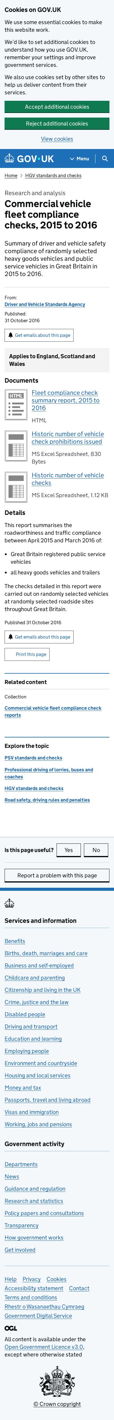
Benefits (15, 941)
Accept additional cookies (57, 106)
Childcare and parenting (35, 977)
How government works (34, 1237)
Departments (21, 1164)
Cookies (57, 1279)
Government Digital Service (38, 1315)
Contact (79, 1288)
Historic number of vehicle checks (68, 479)
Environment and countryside (41, 1063)
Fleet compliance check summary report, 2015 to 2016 (66, 400)
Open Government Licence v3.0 (44, 1346)
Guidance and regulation (35, 1188)
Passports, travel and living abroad (48, 1099)
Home (11, 175)
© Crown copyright (57, 1403)
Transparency (22, 1225)
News (12, 1176)
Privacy (31, 1279)
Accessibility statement (34, 1288)
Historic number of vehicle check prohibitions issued (68, 438)
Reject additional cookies (57, 123)
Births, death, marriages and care (46, 953)
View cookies (57, 139)
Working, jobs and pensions (38, 1124)
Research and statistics (34, 1200)
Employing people (27, 1050)
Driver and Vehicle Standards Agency (45, 304)
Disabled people (25, 1014)
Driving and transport (31, 1026)
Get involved (20, 1249)
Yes (72, 850)
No (100, 850)
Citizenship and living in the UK (43, 989)
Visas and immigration (32, 1112)
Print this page (31, 654)
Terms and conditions (31, 1297)
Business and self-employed (39, 965)
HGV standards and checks (53, 175)
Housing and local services (38, 1075)
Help (11, 1279)
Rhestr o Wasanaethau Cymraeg (44, 1306)
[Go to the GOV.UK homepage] (29, 158)
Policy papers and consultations (44, 1213)
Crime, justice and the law (37, 1002)
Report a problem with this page (57, 875)
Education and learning (33, 1038)
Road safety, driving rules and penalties (47, 800)
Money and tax (23, 1087)
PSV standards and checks (33, 758)
